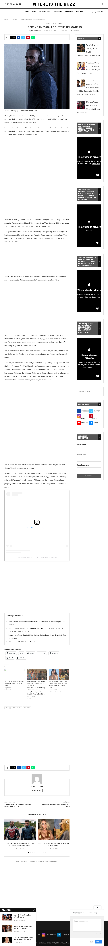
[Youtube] (17, 4)
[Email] (20, 4)
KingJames (33, 110)
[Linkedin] (14, 4)
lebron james (16, 708)
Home (27, 11)
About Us (79, 11)
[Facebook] (5, 4)
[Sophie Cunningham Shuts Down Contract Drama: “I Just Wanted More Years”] (7, 940)
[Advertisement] (37, 153)
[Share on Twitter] (23, 37)
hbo (7, 708)
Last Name (81, 454)
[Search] (102, 4)
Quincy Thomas (36, 31)
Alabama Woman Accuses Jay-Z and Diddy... (23, 927)
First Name (81, 444)
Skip (91, 942)
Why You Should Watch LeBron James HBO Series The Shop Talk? (14, 683)
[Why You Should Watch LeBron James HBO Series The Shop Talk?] (14, 674)
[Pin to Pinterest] (28, 37)
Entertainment (44, 11)
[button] (7, 836)
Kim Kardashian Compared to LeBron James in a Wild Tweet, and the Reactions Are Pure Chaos (58, 684)
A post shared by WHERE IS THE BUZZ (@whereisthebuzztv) (36, 557)
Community (69, 11)
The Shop (27, 708)
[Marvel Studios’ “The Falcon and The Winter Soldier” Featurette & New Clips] (20, 829)
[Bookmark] (33, 822)
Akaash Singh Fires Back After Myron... (23, 916)
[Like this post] (14, 37)
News (34, 11)
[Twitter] (8, 4)
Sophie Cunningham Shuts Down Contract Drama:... (23, 939)
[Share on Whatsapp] (33, 37)
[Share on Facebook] (18, 37)
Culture (14, 19)
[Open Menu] (6, 12)
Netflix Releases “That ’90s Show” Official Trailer (23, 642)
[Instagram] (11, 4)
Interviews (57, 11)
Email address (83, 465)
